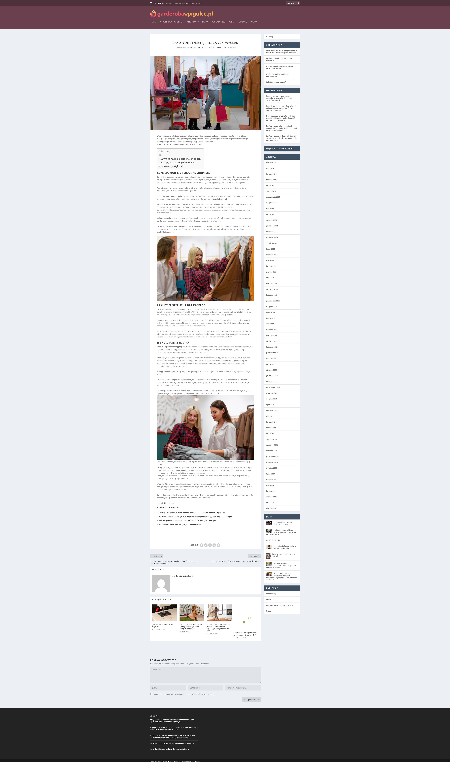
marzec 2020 (271, 497)
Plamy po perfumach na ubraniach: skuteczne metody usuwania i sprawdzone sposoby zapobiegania (172, 736)
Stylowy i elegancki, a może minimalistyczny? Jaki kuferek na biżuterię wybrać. (192, 513)
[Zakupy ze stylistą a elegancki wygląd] (205, 93)
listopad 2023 (271, 295)
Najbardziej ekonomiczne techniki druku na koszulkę (280, 67)
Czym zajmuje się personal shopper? (181, 158)
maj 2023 (270, 324)
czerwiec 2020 (271, 479)
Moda (205, 22)
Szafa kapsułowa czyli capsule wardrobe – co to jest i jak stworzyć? (187, 520)
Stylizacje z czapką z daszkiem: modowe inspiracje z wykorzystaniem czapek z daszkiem (281, 576)
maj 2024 (270, 260)
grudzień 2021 (272, 376)
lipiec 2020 (270, 474)
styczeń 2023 (271, 335)
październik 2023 (273, 301)
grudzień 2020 (272, 445)
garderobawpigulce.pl (195, 47)
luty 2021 (270, 433)
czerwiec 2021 (271, 410)
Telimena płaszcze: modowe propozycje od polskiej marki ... (185, 3)
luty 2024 (270, 278)
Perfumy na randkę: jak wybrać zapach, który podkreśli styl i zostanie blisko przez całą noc (282, 128)
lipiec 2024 (270, 249)
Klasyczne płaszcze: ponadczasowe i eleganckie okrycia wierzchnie (281, 565)
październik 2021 (273, 387)
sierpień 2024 (271, 243)
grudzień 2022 (272, 341)
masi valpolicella (273, 540)
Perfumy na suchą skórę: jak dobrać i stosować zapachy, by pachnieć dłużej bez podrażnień (281, 138)
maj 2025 (270, 208)
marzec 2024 (271, 272)
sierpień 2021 (271, 399)
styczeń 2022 (271, 370)
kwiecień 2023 (271, 330)
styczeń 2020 (271, 508)
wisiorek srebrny (225, 337)
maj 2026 (270, 168)
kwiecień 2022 (271, 358)
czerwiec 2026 (271, 162)
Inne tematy (192, 22)
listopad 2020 (271, 451)
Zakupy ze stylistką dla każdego (178, 162)
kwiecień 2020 (271, 491)
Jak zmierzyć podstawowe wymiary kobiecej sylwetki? (172, 743)
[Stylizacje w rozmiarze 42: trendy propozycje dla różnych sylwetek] (192, 612)
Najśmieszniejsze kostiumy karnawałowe (277, 75)
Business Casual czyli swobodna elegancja (279, 59)
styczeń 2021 (271, 439)
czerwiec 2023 (271, 318)
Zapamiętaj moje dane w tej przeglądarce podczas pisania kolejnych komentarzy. (184, 694)
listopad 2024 (271, 231)
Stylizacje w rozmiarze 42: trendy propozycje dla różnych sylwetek (191, 626)
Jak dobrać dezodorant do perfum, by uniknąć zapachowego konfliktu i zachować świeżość (281, 108)
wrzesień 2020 (272, 462)
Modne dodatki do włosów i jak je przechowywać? (180, 524)
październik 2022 (273, 353)
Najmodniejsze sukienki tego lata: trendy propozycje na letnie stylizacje (282, 532)
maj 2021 (270, 416)
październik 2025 (273, 197)
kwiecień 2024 (271, 266)
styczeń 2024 (271, 283)
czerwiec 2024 (271, 255)
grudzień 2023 (272, 289)
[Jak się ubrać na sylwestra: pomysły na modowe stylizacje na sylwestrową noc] (219, 612)
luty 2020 (270, 503)
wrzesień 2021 (272, 393)
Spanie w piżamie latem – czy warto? (284, 555)
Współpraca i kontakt (171, 22)
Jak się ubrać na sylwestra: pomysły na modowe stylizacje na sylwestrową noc (218, 627)
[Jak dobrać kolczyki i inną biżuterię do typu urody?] (246, 616)
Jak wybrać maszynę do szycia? (162, 625)
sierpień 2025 (271, 203)
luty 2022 (270, 364)
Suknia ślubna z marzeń (276, 82)
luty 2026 (270, 185)
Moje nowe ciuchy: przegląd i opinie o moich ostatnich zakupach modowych (282, 51)
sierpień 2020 (271, 468)
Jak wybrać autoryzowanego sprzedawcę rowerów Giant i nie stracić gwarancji (279, 98)
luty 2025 (270, 214)
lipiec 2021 (270, 404)
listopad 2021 (271, 381)
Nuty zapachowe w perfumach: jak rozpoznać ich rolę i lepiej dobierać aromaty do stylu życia (280, 118)
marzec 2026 (271, 180)
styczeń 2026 (271, 191)
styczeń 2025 (271, 220)
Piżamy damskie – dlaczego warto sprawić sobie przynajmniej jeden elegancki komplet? (196, 516)
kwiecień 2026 (271, 174)
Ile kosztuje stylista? (172, 166)
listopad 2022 (271, 347)
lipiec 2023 (270, 312)
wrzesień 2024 (272, 237)
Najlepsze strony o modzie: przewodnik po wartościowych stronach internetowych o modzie (174, 728)
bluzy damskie (169, 503)
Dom (154, 22)
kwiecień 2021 (271, 422)
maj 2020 (270, 485)
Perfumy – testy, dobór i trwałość (229, 22)
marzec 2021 (271, 428)
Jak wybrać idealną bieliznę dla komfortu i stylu (285, 547)
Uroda (253, 22)
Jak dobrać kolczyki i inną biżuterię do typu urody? (245, 634)
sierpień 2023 (271, 306)
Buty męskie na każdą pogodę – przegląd (283, 523)
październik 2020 (273, 456)
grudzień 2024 (272, 226)
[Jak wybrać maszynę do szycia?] (164, 612)
